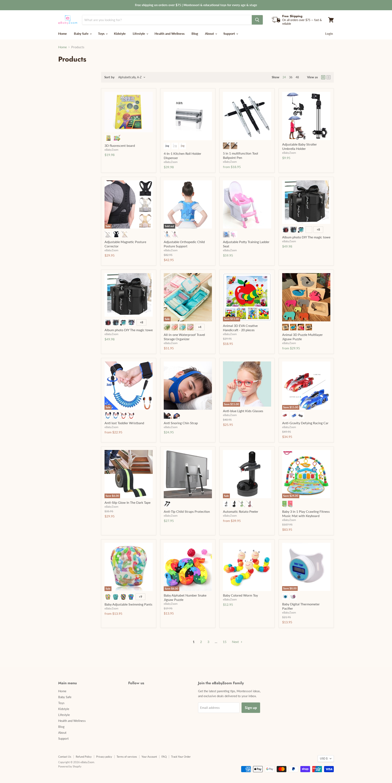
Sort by (109, 77)
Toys (101, 33)
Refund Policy (84, 756)
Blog (195, 33)
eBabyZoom (111, 149)
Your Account (149, 756)
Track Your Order (181, 756)
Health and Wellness (170, 33)
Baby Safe (81, 33)
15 (224, 642)
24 (284, 77)
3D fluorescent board (120, 145)
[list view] (328, 77)
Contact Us (64, 756)
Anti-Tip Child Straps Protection (187, 511)
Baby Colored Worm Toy (240, 595)
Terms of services (127, 756)
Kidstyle (120, 33)
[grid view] (323, 77)
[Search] (257, 20)
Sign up (251, 707)
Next (236, 642)
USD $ (324, 758)
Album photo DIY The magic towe (306, 237)
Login (329, 33)
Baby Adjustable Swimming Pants (128, 604)
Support (229, 33)
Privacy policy (104, 756)
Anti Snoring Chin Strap (181, 423)
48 (297, 77)
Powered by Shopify (69, 766)
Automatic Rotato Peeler (240, 511)
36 (290, 77)
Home (62, 33)
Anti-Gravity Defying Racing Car (305, 423)
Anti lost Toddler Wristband (124, 423)
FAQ (164, 756)
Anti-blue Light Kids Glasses (243, 411)
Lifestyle (139, 33)
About (210, 33)
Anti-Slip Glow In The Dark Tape (127, 502)
